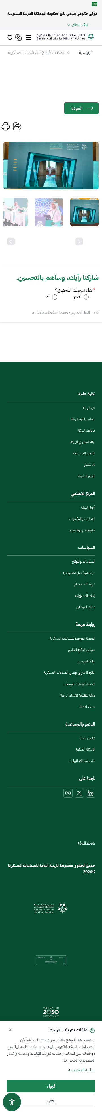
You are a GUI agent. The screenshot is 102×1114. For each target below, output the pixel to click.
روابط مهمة (85, 624)
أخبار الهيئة (88, 507)
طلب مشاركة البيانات (82, 760)
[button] (84, 212)
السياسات (86, 547)
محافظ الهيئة (86, 430)
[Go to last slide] (79, 241)
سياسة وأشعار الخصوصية (79, 573)
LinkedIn (90, 793)
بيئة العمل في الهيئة (83, 442)
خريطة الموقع (86, 842)
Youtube (68, 793)
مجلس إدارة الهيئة (83, 419)
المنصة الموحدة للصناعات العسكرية (72, 638)
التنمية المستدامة (84, 453)
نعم (77, 297)
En (18, 37)
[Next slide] (11, 241)
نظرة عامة (86, 393)
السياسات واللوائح (83, 561)
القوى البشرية (86, 476)
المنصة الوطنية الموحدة (80, 684)
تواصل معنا (88, 738)
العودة (76, 108)
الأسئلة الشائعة (85, 749)
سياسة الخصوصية (81, 1070)
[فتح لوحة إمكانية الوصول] (12, 1102)
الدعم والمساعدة (80, 724)
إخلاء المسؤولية (85, 595)
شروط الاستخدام (84, 584)
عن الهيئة (89, 407)
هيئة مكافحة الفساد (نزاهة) (77, 695)
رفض (51, 1101)
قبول (51, 1086)
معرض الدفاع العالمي (81, 649)
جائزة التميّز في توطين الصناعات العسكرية (69, 672)
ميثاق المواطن (85, 607)
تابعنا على (87, 778)
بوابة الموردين (86, 661)
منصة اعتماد (87, 706)
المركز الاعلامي (83, 493)
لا (47, 297)
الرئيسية (86, 52)
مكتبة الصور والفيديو (82, 530)
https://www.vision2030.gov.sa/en (51, 1012)
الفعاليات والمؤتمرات (82, 518)
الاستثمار (89, 464)
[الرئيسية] (65, 39)
